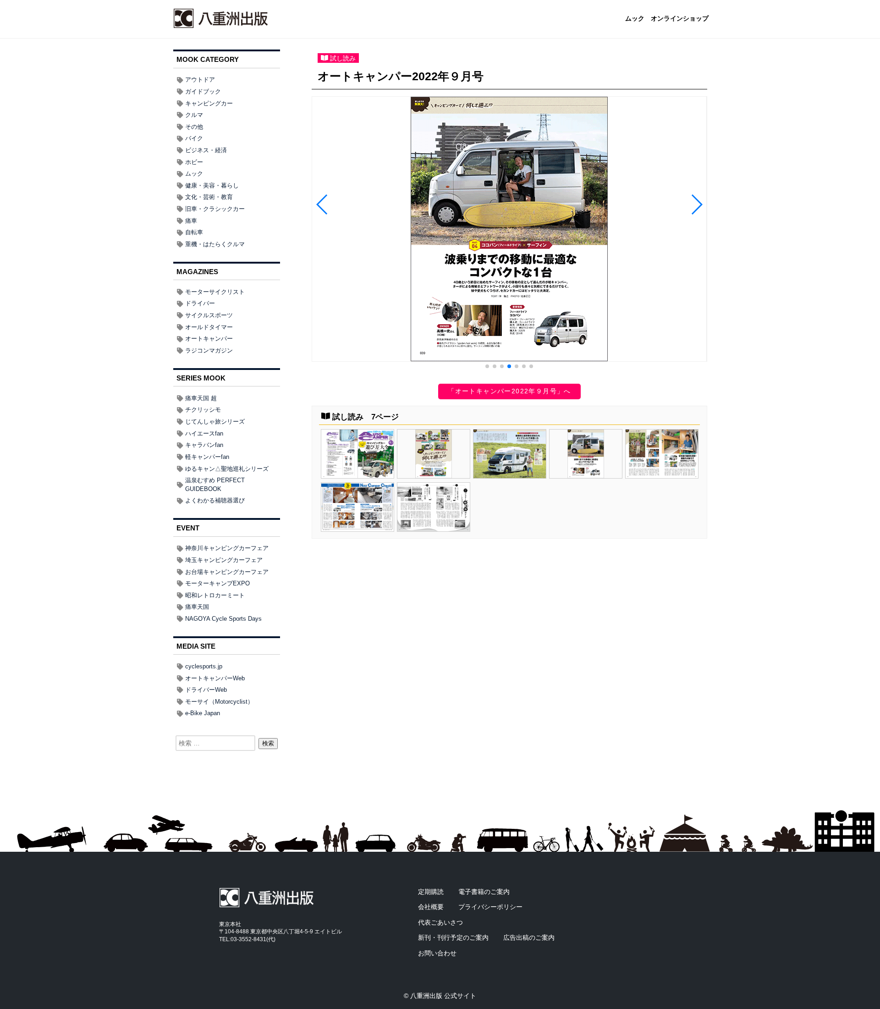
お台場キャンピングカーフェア (227, 571)
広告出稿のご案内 (529, 937)
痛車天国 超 (201, 398)
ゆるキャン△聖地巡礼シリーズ (227, 468)
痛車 (191, 220)
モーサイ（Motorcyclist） (219, 701)
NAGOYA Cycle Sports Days (223, 618)
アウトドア (200, 79)
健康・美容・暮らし (212, 185)
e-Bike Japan (202, 713)
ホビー (194, 162)
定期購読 (431, 891)
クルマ (194, 114)
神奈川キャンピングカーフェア (227, 548)
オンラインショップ (680, 18)
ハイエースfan (204, 433)
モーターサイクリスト (215, 291)
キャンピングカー (209, 103)
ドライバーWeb (206, 689)
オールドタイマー (209, 327)
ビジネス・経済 (206, 150)
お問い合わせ (437, 953)
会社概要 (431, 906)
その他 (194, 126)
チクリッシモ (203, 409)
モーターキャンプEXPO (217, 583)
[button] (487, 366)
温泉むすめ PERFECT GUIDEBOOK (215, 484)
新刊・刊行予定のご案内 (453, 937)
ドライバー (200, 303)
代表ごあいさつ (440, 922)
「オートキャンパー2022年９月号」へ (509, 391)
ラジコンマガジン (209, 350)
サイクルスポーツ (209, 315)
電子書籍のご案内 (484, 891)
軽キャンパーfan (207, 456)
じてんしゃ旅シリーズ (215, 421)
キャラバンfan (204, 444)
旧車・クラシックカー (215, 208)
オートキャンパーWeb (215, 678)
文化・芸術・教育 (209, 196)
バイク (194, 138)
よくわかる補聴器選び (215, 500)
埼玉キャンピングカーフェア (224, 560)
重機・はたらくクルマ (215, 244)
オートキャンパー (209, 338)
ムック (634, 18)
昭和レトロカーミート (215, 595)
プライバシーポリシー (490, 906)
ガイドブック (203, 91)
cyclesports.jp (203, 666)
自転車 (194, 232)
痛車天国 (197, 606)
